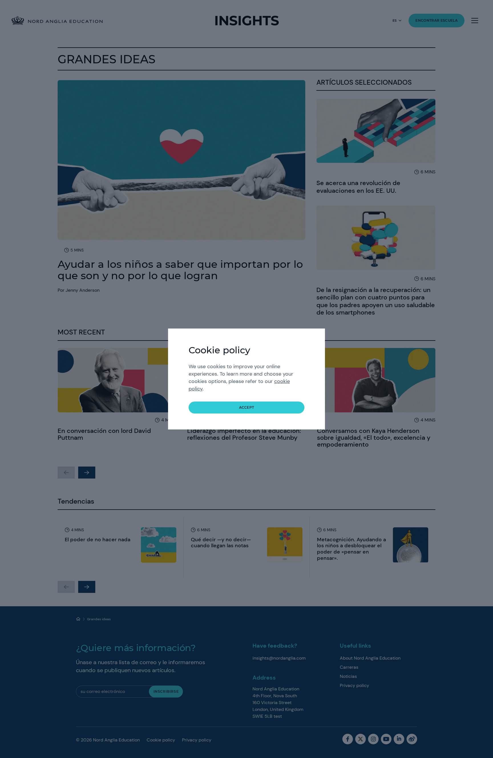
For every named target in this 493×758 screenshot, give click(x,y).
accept (246, 407)
